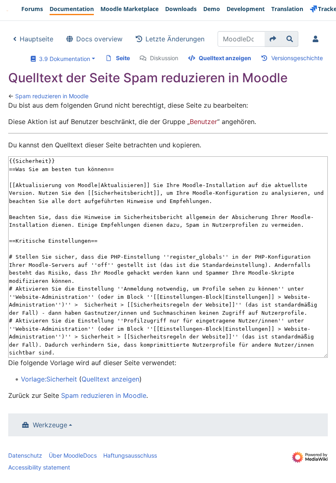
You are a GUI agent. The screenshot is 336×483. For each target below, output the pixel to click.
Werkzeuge (50, 425)
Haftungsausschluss (130, 455)
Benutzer (203, 121)
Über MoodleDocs (73, 455)
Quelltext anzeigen (225, 57)
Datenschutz (25, 455)
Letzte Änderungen (174, 39)
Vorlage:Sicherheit (49, 379)
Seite (123, 57)
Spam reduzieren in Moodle (52, 96)
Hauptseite (36, 39)
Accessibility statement (39, 467)
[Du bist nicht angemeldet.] (317, 39)
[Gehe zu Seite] (273, 39)
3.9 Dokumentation (63, 58)
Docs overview (99, 39)
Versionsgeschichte (297, 57)
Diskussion (164, 57)
